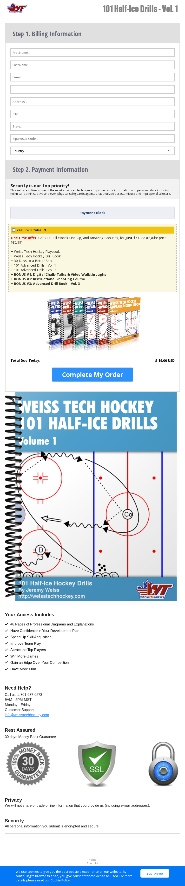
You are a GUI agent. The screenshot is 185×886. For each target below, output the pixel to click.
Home (93, 859)
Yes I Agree (155, 873)
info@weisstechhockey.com (27, 715)
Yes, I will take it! (31, 230)
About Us (92, 863)
